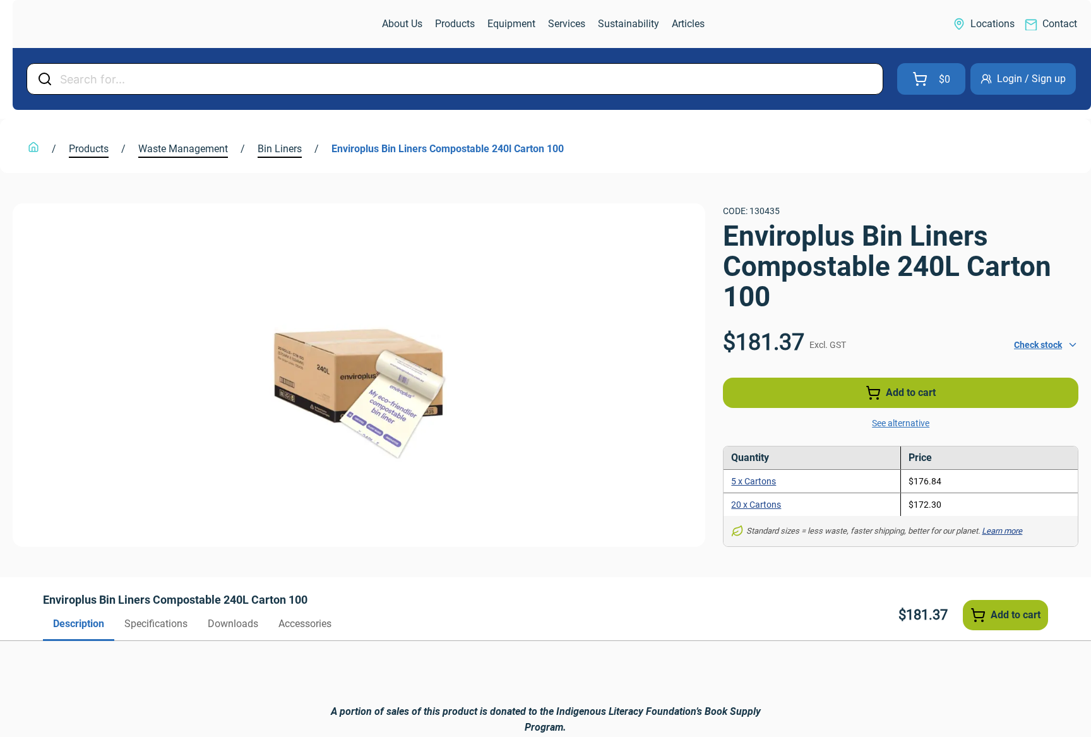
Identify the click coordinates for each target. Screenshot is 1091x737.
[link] (79, 24)
